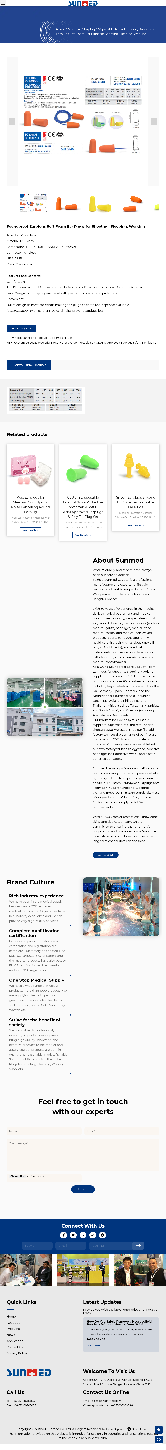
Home (60, 29)
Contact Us (106, 855)
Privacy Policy (17, 1353)
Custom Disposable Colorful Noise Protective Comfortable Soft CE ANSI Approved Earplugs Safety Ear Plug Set (83, 507)
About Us (13, 1322)
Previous (12, 121)
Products (74, 29)
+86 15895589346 (122, 1405)
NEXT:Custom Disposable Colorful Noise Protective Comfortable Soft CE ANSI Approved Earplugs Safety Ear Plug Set (82, 342)
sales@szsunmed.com (106, 1400)
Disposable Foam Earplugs (117, 29)
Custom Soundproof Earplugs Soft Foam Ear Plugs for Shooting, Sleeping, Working (126, 787)
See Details (29, 530)
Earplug (89, 29)
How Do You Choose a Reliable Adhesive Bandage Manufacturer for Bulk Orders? (117, 1323)
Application (15, 1341)
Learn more (94, 1345)
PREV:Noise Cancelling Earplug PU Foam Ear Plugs (39, 337)
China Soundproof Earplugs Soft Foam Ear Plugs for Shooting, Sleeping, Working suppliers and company (124, 671)
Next (154, 121)
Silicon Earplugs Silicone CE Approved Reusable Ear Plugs (135, 502)
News (11, 1335)
